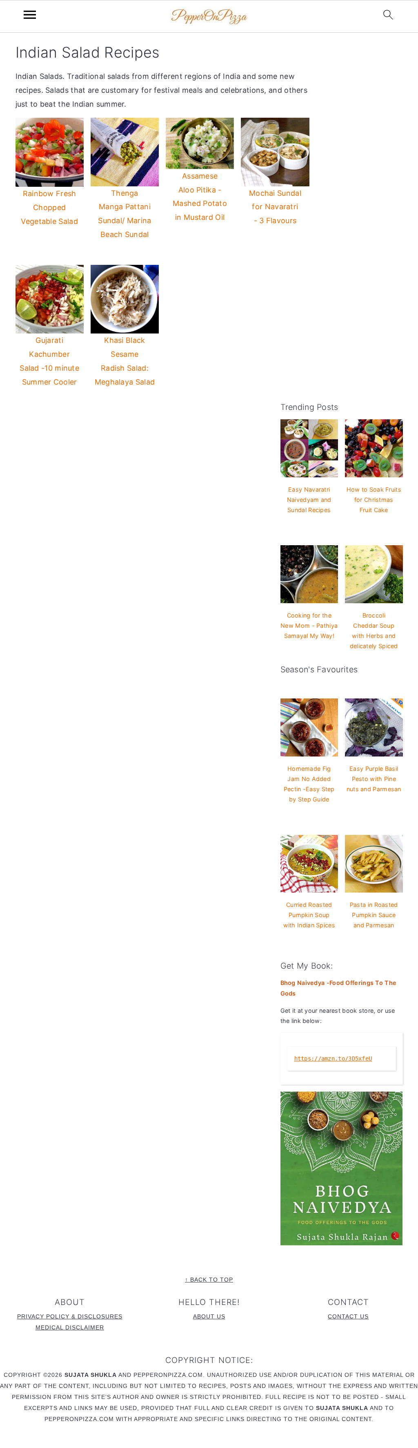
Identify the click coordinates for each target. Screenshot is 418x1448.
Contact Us (348, 1316)
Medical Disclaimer (70, 1327)
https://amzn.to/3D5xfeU (333, 1058)
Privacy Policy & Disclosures (69, 1316)
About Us (209, 1316)
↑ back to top (209, 1279)
